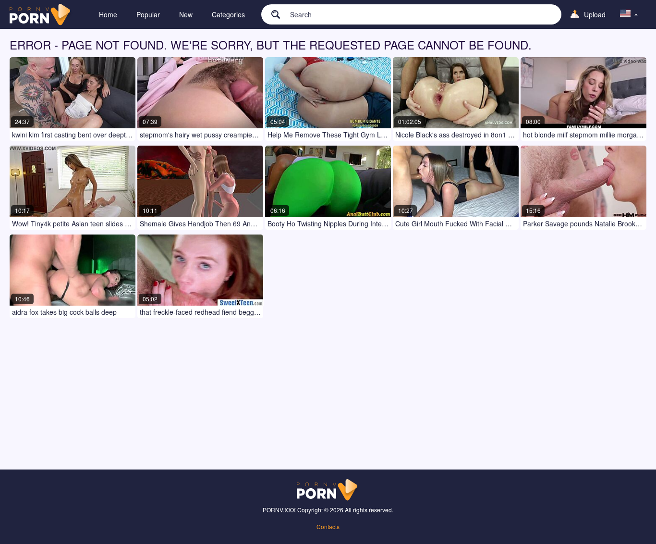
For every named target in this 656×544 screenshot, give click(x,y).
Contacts (328, 526)
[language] (629, 14)
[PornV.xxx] (41, 14)
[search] (270, 14)
